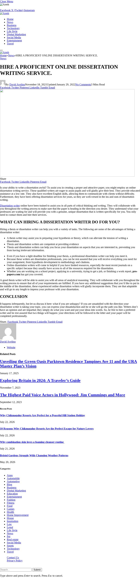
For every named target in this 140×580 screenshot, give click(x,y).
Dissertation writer (10, 205)
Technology (13, 28)
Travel (10, 43)
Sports (10, 545)
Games (10, 508)
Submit (37, 569)
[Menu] (1, 50)
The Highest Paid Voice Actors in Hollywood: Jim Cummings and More (62, 395)
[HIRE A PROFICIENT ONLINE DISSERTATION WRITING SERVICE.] (67, 175)
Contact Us (13, 557)
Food (9, 505)
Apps (10, 475)
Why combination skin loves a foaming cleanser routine (32, 442)
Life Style (12, 31)
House (10, 518)
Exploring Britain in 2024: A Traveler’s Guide (40, 380)
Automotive (13, 481)
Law (9, 524)
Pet (8, 536)
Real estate (12, 539)
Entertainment (14, 40)
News (10, 22)
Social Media (14, 37)
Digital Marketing (16, 34)
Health (10, 512)
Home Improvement (18, 515)
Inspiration (12, 521)
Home (10, 19)
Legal (10, 527)
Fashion (11, 499)
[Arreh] (4, 13)
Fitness (10, 502)
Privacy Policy (15, 560)
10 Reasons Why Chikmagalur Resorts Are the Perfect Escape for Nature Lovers (47, 428)
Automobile (13, 478)
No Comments (83, 84)
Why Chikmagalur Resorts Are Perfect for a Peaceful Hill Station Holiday (42, 415)
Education (12, 493)
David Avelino (17, 84)
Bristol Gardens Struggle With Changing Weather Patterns (34, 455)
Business (11, 25)
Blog (9, 484)
